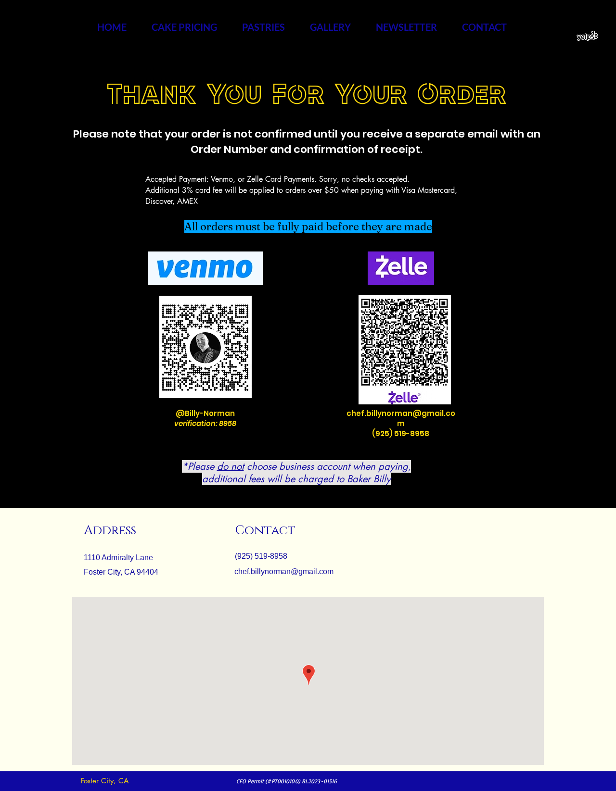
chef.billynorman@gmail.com (400, 418)
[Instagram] (553, 36)
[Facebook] (567, 36)
